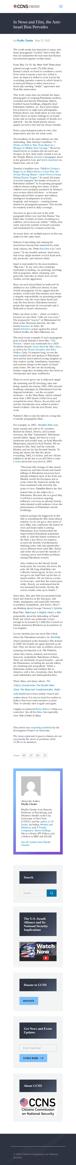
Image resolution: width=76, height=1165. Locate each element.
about (42, 346)
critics (57, 346)
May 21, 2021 (42, 40)
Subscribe (31, 1058)
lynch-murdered (50, 159)
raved (36, 346)
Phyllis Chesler (23, 40)
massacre (25, 326)
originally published (41, 727)
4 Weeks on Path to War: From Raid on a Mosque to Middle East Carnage (34, 145)
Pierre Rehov (43, 709)
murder (35, 320)
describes (44, 248)
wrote (18, 461)
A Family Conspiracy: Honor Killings (36, 829)
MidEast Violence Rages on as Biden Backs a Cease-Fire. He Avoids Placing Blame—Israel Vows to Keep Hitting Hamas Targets (37, 173)
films (39, 712)
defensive (25, 329)
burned (38, 157)
